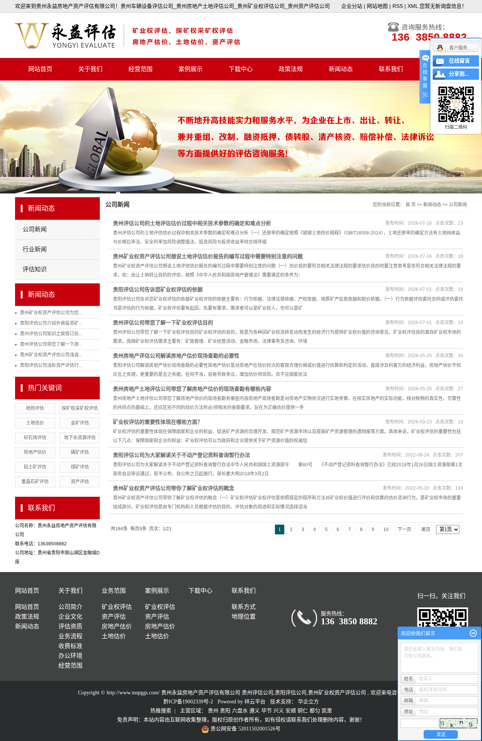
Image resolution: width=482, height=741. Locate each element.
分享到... (459, 74)
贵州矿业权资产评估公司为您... (51, 312)
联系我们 (391, 69)
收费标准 (70, 646)
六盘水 (240, 711)
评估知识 (35, 269)
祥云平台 (254, 701)
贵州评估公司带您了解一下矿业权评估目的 (163, 323)
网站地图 (377, 6)
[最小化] (473, 633)
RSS (397, 6)
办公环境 (70, 656)
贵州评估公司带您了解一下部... (51, 344)
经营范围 (140, 69)
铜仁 (302, 711)
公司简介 (70, 607)
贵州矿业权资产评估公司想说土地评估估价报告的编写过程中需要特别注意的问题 (208, 256)
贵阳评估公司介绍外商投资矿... (51, 323)
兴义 (278, 711)
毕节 (266, 711)
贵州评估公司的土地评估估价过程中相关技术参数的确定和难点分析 (192, 223)
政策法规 (291, 69)
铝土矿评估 (35, 467)
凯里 (327, 711)
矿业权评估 (117, 607)
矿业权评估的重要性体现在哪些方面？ (158, 422)
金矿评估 (80, 423)
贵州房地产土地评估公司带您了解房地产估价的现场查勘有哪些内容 (192, 389)
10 (386, 529)
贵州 (213, 711)
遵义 (254, 711)
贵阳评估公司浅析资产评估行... (51, 365)
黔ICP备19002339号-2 (188, 701)
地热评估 (35, 408)
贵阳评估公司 (291, 692)
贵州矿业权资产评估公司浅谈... (51, 355)
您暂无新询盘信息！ (443, 6)
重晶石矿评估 (35, 481)
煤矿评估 (80, 467)
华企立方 (308, 701)
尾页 (425, 529)
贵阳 (225, 711)
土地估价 (35, 423)
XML (412, 6)
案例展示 (190, 69)
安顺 (290, 711)
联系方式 (244, 607)
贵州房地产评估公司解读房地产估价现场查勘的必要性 (176, 356)
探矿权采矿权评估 (80, 408)
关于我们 (90, 69)
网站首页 (40, 69)
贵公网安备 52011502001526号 (245, 729)
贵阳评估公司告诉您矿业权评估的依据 (158, 289)
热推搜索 (160, 711)
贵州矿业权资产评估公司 (337, 692)
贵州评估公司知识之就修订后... (51, 333)
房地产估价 (35, 452)
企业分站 (351, 6)
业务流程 (70, 636)
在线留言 (459, 61)
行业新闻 (35, 249)
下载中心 (241, 69)
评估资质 (70, 626)
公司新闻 (35, 229)
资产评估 (80, 481)
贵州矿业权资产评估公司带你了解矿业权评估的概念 (173, 488)
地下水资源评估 (80, 437)
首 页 (411, 204)
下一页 (404, 529)
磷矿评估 (80, 452)
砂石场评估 (35, 437)
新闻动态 (341, 69)
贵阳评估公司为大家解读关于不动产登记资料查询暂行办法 (181, 455)
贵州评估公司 (257, 692)
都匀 (315, 711)
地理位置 (244, 616)
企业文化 (70, 616)
